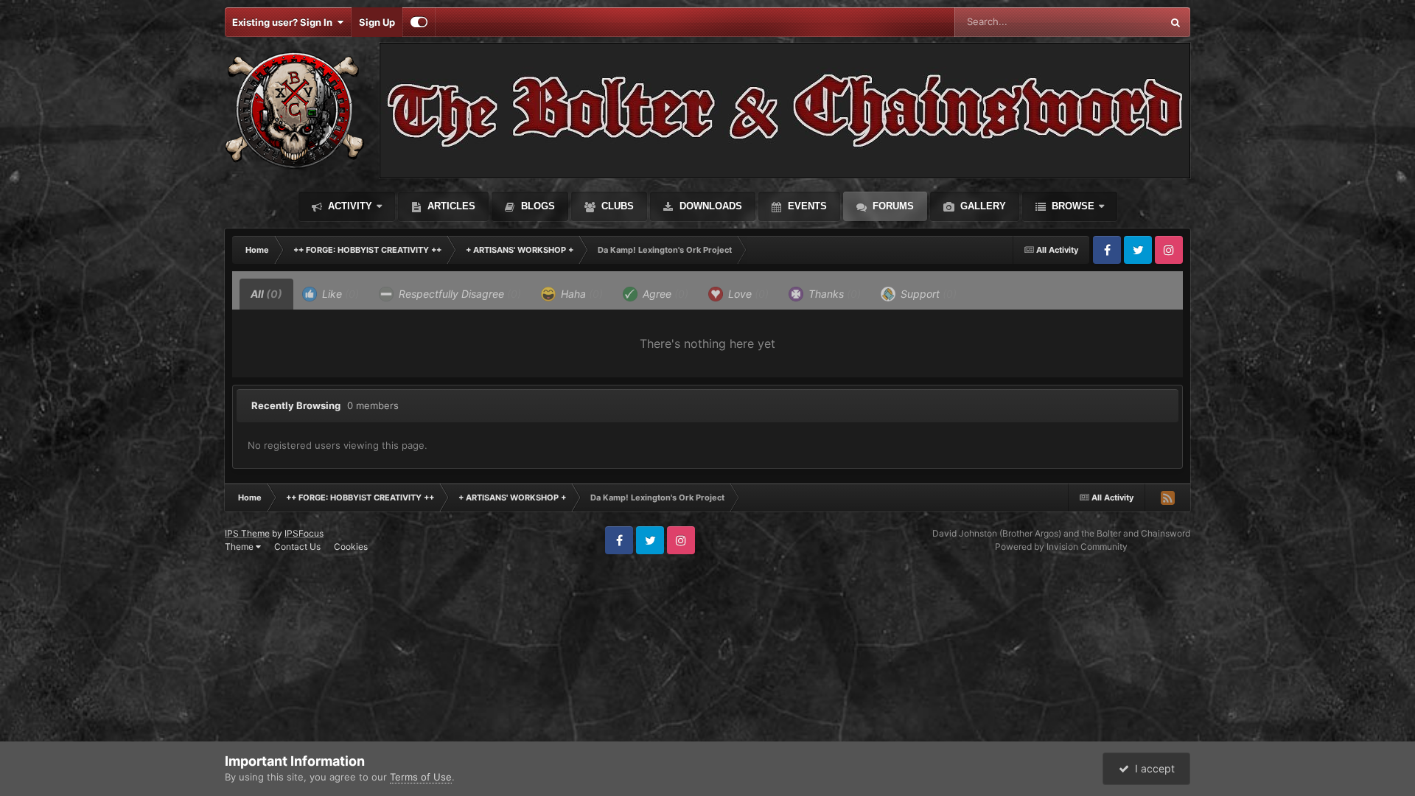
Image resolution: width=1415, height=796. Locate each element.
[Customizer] (419, 22)
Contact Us (297, 546)
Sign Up (377, 22)
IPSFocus (304, 533)
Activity (348, 206)
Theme (240, 546)
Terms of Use (421, 777)
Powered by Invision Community (1061, 546)
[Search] (1175, 22)
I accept (1152, 768)
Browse (1071, 206)
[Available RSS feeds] (1167, 497)
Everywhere (1116, 21)
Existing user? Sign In (284, 22)
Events (806, 206)
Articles (449, 206)
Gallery (981, 206)
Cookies (351, 546)
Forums (892, 206)
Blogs (536, 206)
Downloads (709, 206)
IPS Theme (247, 533)
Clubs (616, 206)
